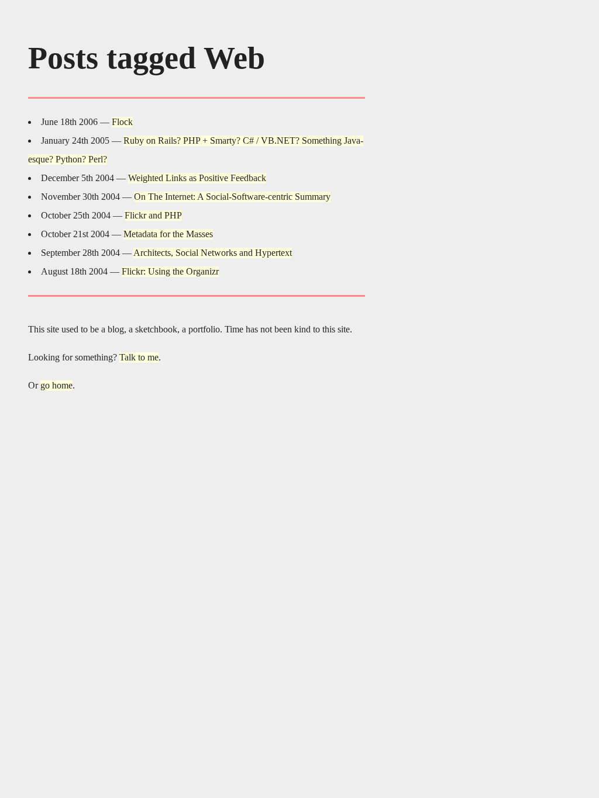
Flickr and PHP (153, 215)
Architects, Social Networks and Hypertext (212, 253)
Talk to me (139, 357)
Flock (122, 122)
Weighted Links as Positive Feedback (197, 178)
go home (56, 385)
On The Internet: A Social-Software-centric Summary (232, 197)
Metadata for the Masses (168, 234)
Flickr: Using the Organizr (170, 271)
